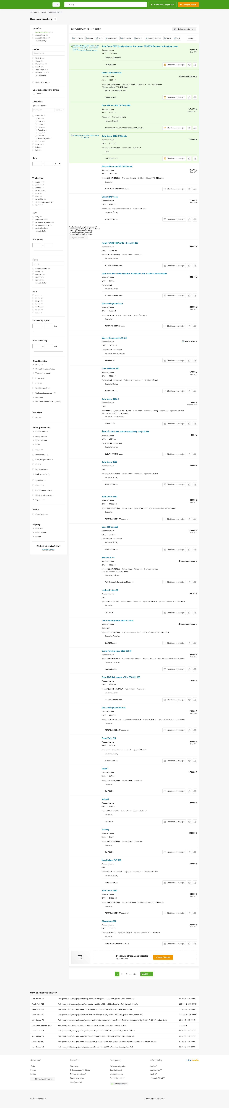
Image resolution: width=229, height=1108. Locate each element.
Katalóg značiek (76, 1082)
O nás (32, 1066)
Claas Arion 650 (38, 1031)
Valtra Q (105, 830)
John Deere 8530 (109, 462)
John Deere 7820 (109, 891)
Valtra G (105, 799)
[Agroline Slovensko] (39, 4)
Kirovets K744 (108, 557)
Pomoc (33, 1070)
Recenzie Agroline (77, 1078)
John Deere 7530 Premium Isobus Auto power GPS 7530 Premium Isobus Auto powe (140, 46)
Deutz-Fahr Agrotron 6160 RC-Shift (117, 620)
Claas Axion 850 (109, 921)
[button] (189, 64)
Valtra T (105, 769)
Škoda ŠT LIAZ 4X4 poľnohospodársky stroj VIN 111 (125, 431)
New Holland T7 (38, 999)
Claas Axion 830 (38, 1041)
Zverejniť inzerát (163, 957)
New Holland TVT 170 (111, 860)
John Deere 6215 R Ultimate (114, 136)
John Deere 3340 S (110, 399)
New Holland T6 (38, 1020)
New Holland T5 (38, 1036)
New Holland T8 (38, 1047)
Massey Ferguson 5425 (112, 304)
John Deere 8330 (109, 497)
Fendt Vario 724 (109, 738)
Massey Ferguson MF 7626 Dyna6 (117, 166)
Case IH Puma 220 (110, 527)
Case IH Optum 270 (110, 368)
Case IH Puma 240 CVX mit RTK (116, 105)
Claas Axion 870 (38, 1015)
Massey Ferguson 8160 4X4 (114, 338)
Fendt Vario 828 (38, 1009)
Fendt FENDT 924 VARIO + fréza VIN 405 (120, 243)
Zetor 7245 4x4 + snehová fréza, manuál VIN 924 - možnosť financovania (134, 274)
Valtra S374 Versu (110, 197)
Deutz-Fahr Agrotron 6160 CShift (116, 651)
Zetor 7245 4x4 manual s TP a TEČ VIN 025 (121, 677)
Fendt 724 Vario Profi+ (112, 73)
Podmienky (74, 1066)
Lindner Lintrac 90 (110, 590)
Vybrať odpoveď (78, 238)
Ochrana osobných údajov (80, 1070)
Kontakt (33, 1074)
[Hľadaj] (66, 4)
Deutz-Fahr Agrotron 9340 (42, 1025)
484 (134, 974)
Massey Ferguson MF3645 (113, 708)
